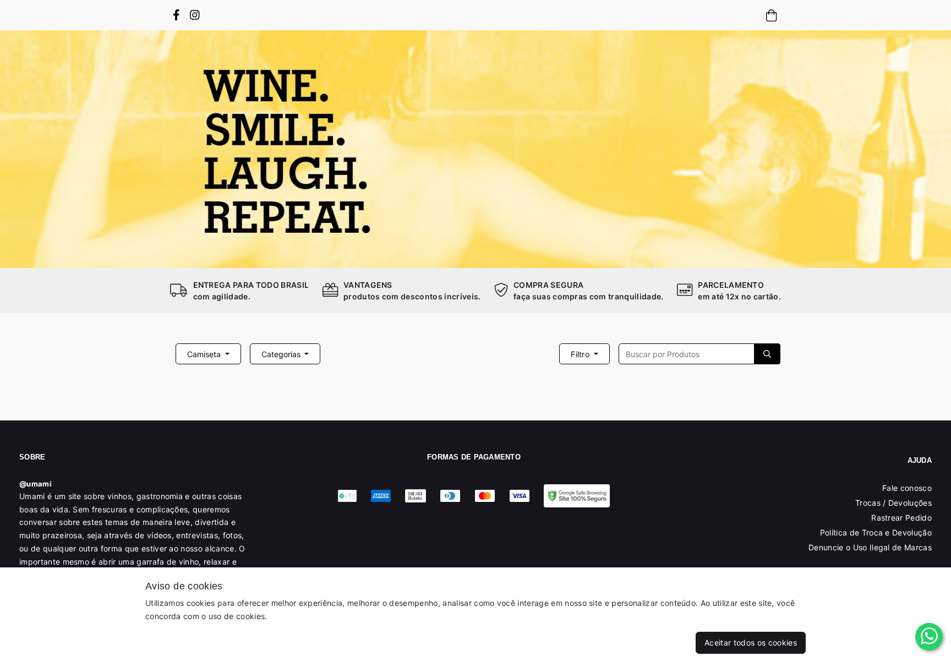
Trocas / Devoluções (893, 502)
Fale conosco (907, 488)
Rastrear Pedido (901, 517)
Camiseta (205, 354)
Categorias (282, 354)
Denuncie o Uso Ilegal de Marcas (870, 547)
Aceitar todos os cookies (750, 642)
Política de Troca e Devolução (876, 532)
